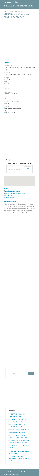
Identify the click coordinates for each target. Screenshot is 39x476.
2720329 (6, 84)
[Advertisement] (19, 40)
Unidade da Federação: (11, 101)
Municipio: (7, 106)
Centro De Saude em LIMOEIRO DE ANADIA (17, 420)
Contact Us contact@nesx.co (12, 474)
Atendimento (9, 198)
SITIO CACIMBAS (11, 94)
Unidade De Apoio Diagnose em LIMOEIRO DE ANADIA (19, 459)
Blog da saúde (22, 204)
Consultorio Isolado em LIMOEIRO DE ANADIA (19, 431)
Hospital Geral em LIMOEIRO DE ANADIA (17, 415)
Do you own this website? (14, 169)
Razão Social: (8, 65)
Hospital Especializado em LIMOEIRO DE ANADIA (19, 436)
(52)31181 (8, 79)
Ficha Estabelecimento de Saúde (15, 193)
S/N (5, 99)
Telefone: (7, 77)
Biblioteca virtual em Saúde (14, 210)
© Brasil (14, 472)
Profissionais (9, 195)
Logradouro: (8, 92)
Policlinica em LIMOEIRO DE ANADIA (19, 452)
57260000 (6, 88)
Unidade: (7, 72)
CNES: (6, 82)
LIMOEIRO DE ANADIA (16, 11)
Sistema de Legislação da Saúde (24, 208)
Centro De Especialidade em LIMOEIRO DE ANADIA (19, 442)
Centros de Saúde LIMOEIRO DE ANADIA (19, 6)
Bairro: (6, 111)
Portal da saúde (10, 204)
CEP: (5, 87)
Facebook (18, 213)
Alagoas (6, 11)
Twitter (25, 213)
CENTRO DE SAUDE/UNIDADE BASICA (17, 74)
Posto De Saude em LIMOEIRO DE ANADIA (17, 426)
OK (28, 168)
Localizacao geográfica (12, 191)
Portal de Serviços (17, 206)
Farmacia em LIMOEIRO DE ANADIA (19, 447)
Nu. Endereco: (8, 97)
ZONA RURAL (10, 113)
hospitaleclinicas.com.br (11, 472)
